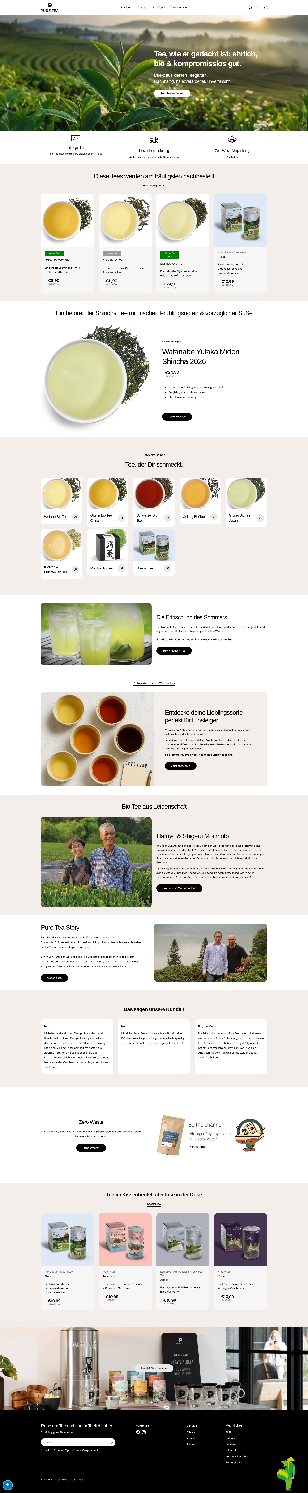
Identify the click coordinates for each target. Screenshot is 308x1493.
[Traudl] (240, 220)
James (164, 1279)
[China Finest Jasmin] (67, 220)
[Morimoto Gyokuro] (182, 220)
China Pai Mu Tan (113, 260)
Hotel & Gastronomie (154, 1368)
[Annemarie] (125, 1239)
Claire (221, 1276)
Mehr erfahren (91, 1148)
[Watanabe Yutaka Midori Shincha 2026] (97, 380)
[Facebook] (138, 1432)
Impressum (232, 1444)
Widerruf (231, 1450)
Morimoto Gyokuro (171, 263)
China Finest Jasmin (57, 260)
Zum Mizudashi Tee (174, 650)
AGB (228, 1432)
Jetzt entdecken (180, 765)
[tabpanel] (154, 243)
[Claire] (240, 1239)
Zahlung (191, 1432)
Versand (191, 1438)
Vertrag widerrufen (237, 1456)
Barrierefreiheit (235, 1462)
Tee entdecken (177, 416)
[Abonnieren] (111, 1442)
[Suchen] (250, 7)
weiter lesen (54, 978)
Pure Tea (56, 1479)
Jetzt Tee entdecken (172, 93)
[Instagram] (144, 1432)
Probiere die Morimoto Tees (179, 888)
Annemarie (109, 1276)
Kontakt (190, 1444)
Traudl (221, 257)
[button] (8, 1485)
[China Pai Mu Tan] (125, 220)
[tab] (154, 185)
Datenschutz (233, 1438)
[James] (182, 1239)
